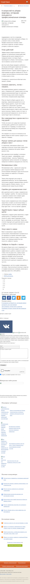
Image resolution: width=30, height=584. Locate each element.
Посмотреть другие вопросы (14, 542)
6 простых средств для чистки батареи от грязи (16, 523)
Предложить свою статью (22, 566)
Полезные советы (8, 5)
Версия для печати (24, 5)
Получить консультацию (15, 545)
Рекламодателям (22, 562)
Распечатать (9, 276)
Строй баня (5, 2)
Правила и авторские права (8, 566)
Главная (1, 5)
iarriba (10, 274)
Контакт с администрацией (10, 562)
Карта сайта (8, 574)
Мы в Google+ (3, 574)
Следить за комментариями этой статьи (10, 374)
